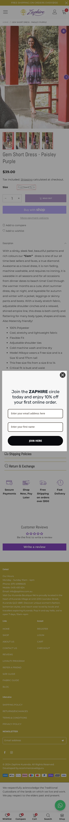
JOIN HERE (35, 440)
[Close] (62, 375)
